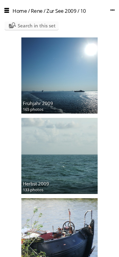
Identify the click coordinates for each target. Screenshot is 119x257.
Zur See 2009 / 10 (66, 10)
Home (20, 10)
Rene (37, 10)
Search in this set (37, 26)
